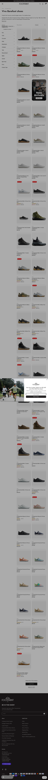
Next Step (36, 396)
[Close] (47, 379)
